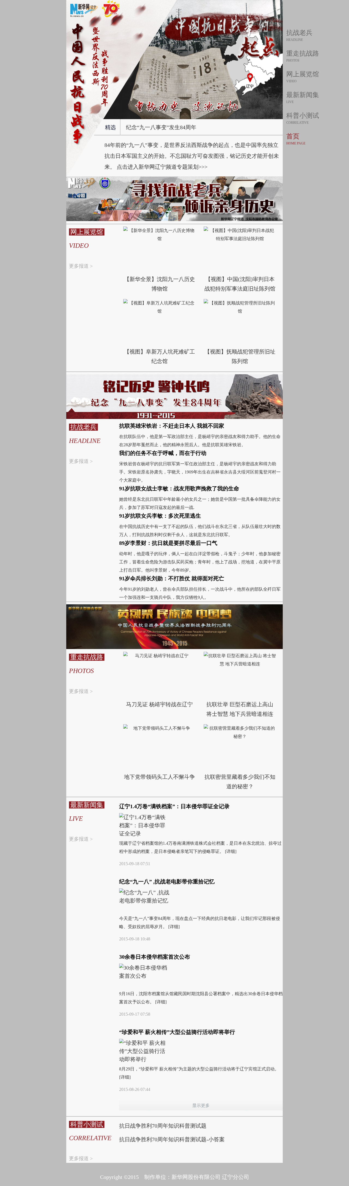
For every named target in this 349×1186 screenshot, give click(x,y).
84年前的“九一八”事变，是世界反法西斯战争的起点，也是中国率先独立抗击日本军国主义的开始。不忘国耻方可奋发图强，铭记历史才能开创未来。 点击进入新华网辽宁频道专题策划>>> (191, 156)
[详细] (230, 851)
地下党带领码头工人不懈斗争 (159, 777)
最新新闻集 (302, 94)
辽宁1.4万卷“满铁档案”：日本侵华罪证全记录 (174, 806)
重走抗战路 (302, 53)
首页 (292, 136)
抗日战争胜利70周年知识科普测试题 (162, 1126)
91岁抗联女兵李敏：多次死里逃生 (160, 516)
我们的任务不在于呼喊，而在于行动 (162, 453)
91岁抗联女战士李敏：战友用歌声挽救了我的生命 (179, 488)
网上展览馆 (302, 74)
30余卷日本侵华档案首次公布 (154, 957)
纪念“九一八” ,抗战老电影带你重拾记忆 (167, 882)
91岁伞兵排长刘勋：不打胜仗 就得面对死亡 (171, 578)
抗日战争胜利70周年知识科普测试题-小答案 (172, 1139)
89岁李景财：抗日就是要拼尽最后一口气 (168, 543)
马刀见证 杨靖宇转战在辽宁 (159, 704)
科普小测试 (302, 115)
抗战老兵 (299, 32)
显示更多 (201, 1105)
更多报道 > (81, 266)
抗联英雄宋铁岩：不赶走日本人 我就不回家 (171, 426)
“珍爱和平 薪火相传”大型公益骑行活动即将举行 (177, 1032)
